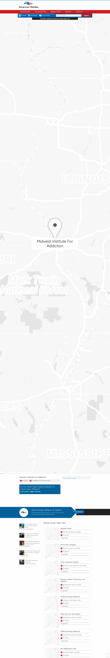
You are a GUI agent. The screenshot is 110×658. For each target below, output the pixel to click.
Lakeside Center (65, 528)
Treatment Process (25, 11)
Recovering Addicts (25, 546)
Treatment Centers (56, 11)
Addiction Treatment (30, 563)
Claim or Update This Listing (69, 478)
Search (86, 15)
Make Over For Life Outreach (70, 614)
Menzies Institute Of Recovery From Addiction (72, 580)
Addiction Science (25, 556)
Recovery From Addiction (27, 529)
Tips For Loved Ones (40, 11)
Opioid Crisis (29, 537)
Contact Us (79, 11)
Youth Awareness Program (69, 562)
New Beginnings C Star (68, 649)
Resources (68, 11)
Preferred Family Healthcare (70, 597)
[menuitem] (25, 11)
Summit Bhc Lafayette (68, 545)
